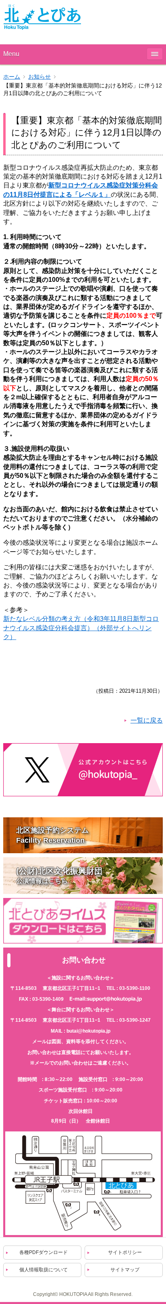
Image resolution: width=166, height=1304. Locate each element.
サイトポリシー (125, 1252)
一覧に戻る (147, 720)
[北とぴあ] (42, 17)
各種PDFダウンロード (43, 1252)
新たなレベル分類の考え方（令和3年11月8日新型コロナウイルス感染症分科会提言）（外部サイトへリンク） (81, 627)
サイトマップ (124, 1270)
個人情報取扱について (43, 1270)
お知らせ (39, 77)
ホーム (11, 77)
